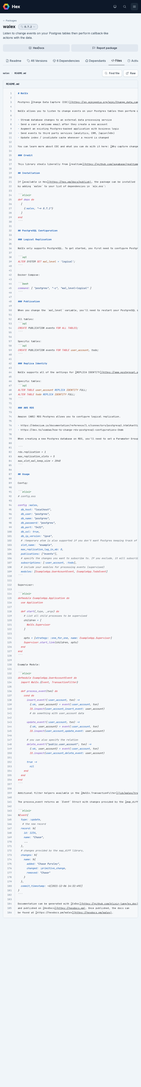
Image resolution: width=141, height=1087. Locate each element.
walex (9, 26)
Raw (133, 73)
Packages (11, 20)
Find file (114, 73)
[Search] (124, 6)
